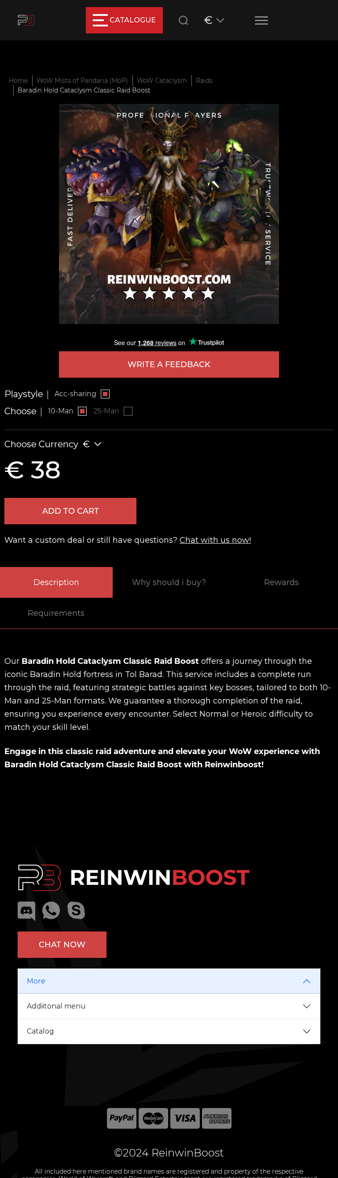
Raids (204, 81)
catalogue (133, 20)
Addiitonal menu (56, 1006)
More (36, 981)
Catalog (40, 1031)
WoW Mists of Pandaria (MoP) (82, 81)
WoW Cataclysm (162, 81)
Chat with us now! (215, 540)
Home (18, 81)
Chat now (62, 945)
